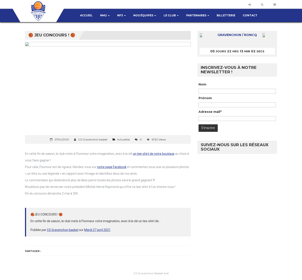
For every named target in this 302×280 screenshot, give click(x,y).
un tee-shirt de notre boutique (153, 153)
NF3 (120, 15)
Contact (250, 15)
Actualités (123, 139)
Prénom (205, 98)
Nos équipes (143, 15)
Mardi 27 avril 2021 (97, 230)
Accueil (86, 15)
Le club (170, 15)
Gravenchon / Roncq (237, 35)
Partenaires (196, 15)
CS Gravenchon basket (62, 230)
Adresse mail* (210, 112)
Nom (202, 84)
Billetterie (226, 15)
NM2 (103, 15)
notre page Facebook (111, 167)
